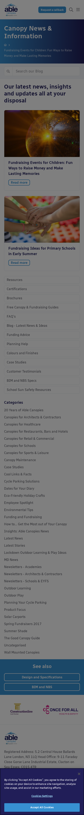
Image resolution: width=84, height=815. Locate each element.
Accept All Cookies (42, 807)
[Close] (79, 773)
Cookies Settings (42, 795)
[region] (42, 791)
